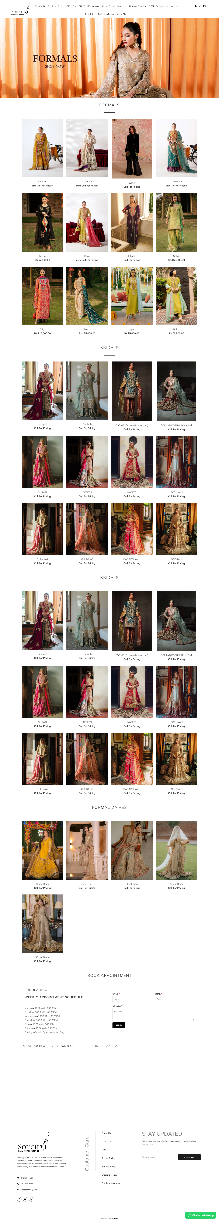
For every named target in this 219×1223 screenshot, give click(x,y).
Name (116, 994)
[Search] (200, 6)
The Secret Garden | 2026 (59, 6)
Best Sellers (90, 14)
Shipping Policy (109, 1175)
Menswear (171, 6)
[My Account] (196, 6)
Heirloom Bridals (136, 6)
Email (158, 994)
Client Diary (122, 14)
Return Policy (108, 1158)
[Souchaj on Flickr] (35, 1199)
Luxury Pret (107, 6)
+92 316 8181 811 (28, 1184)
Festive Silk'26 (79, 6)
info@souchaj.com (29, 1189)
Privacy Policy (109, 1166)
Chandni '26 (39, 6)
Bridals (109, 347)
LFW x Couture (93, 6)
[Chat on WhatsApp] (200, 1216)
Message (117, 1006)
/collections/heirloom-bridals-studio (109, 58)
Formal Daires (109, 807)
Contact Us (107, 1141)
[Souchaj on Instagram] (31, 1199)
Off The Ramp (155, 6)
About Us (106, 1133)
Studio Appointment (106, 14)
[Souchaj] (21, 9)
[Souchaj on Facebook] (19, 1199)
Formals (121, 6)
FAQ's (105, 1150)
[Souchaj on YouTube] (25, 1199)
